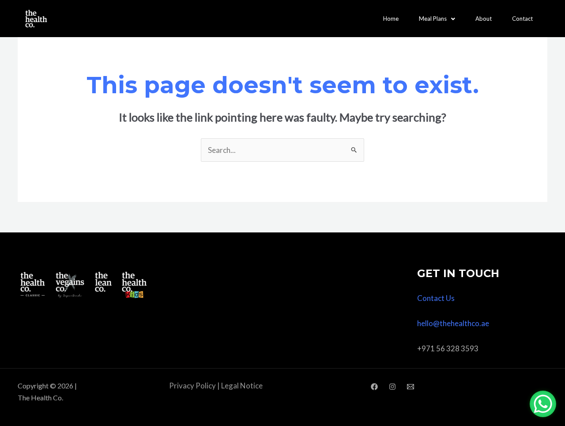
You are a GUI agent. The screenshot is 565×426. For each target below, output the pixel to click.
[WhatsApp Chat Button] (543, 404)
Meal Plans (433, 18)
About (483, 18)
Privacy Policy (192, 385)
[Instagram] (392, 386)
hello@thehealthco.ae (453, 323)
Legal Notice (242, 385)
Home (391, 18)
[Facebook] (374, 386)
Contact (522, 18)
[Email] (410, 386)
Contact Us (436, 298)
